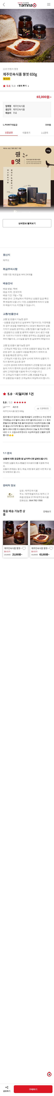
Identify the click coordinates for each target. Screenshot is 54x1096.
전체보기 (47, 511)
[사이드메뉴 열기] (48, 4)
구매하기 (33, 1089)
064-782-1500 (35, 500)
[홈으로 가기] (27, 6)
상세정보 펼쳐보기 (27, 223)
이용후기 (26, 132)
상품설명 (9, 132)
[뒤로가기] (4, 4)
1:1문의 (44, 132)
